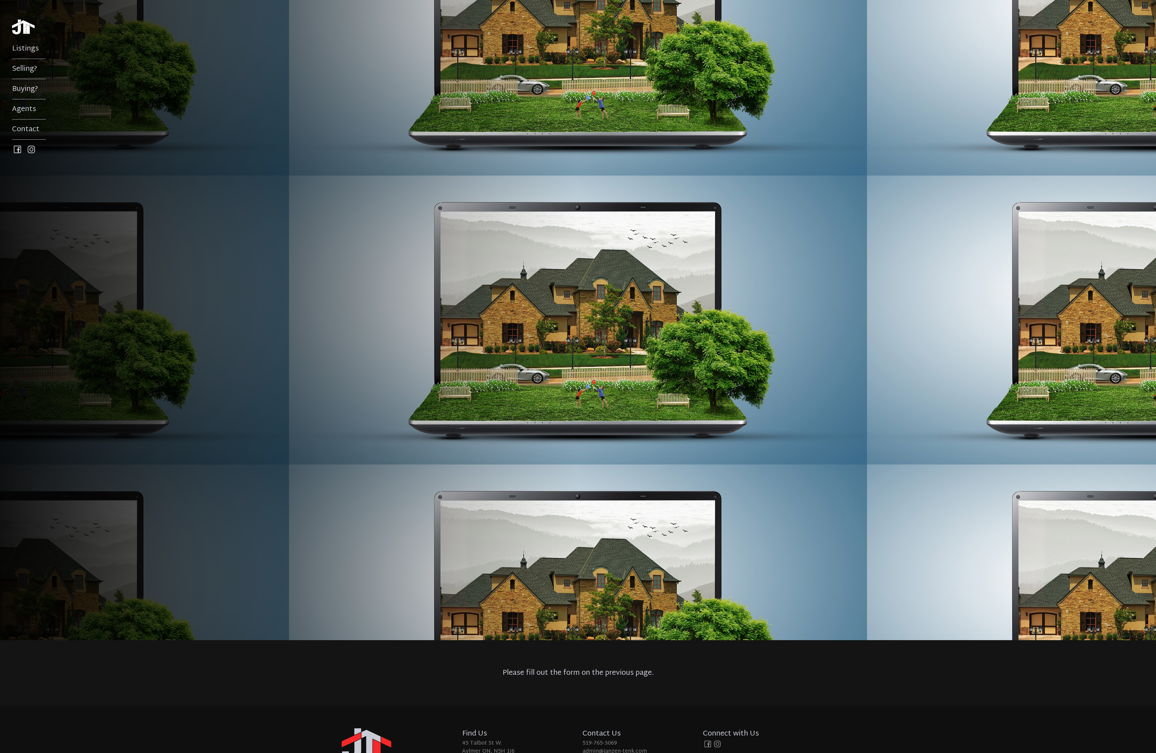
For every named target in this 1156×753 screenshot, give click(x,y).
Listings (25, 48)
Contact (25, 129)
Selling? (24, 69)
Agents (24, 109)
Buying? (25, 89)
